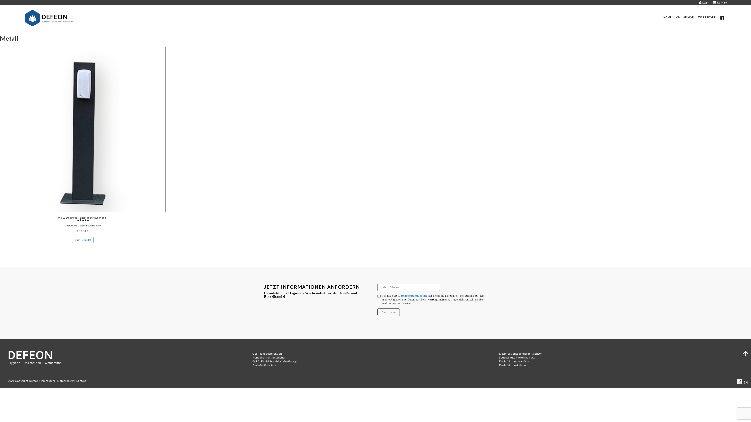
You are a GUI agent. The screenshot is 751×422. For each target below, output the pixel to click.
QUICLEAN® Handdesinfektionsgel (275, 361)
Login (706, 2)
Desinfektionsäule (264, 365)
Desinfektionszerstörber (515, 361)
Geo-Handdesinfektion (267, 353)
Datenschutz (65, 380)
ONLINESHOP (685, 17)
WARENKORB (707, 17)
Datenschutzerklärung (412, 295)
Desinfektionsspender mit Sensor (520, 353)
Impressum (48, 380)
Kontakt (721, 2)
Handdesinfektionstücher (269, 357)
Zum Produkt (83, 239)
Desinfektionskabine (512, 365)
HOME (667, 17)
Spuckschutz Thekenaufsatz (517, 357)
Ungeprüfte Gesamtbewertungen (83, 225)
